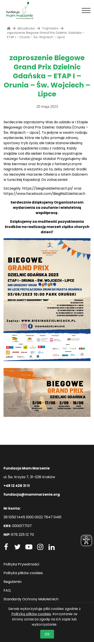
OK (47, 634)
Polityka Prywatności (21, 564)
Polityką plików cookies (31, 613)
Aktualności (26, 28)
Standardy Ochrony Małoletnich (30, 599)
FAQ (7, 590)
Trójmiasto (50, 28)
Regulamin (12, 581)
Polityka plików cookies (23, 572)
